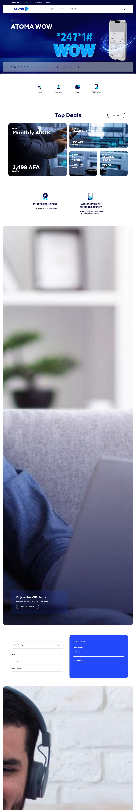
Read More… (79, 661)
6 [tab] (27, 66)
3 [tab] (18, 66)
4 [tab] (21, 66)
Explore (52, 9)
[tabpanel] (68, 38)
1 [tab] (11, 66)
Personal (16, 2)
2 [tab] (14, 66)
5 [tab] (24, 66)
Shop (43, 9)
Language (72, 9)
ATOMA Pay (27, 2)
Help (62, 9)
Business (38, 2)
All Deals (116, 115)
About (48, 2)
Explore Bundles (27, 606)
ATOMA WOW (67, 67)
